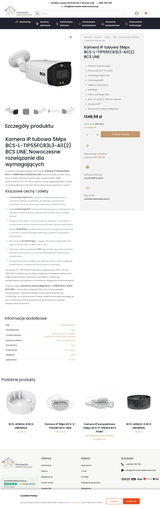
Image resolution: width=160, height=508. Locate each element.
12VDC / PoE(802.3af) (65, 340)
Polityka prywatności (90, 482)
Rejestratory (47, 477)
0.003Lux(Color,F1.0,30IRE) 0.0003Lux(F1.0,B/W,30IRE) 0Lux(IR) (59, 335)
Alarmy (44, 471)
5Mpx (115, 37)
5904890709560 (68, 325)
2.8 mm (71, 359)
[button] (24, 22)
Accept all (131, 501)
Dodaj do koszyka (120, 134)
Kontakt (85, 477)
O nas (84, 471)
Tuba (72, 345)
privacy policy (75, 502)
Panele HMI (46, 488)
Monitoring (88, 37)
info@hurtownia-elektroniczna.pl (141, 470)
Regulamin (86, 488)
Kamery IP (98, 37)
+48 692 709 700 (133, 464)
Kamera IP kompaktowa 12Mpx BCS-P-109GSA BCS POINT (99, 427)
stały (73, 355)
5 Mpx (72, 330)
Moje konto (86, 465)
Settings (114, 501)
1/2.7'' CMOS (69, 350)
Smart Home (47, 482)
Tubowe (107, 37)
